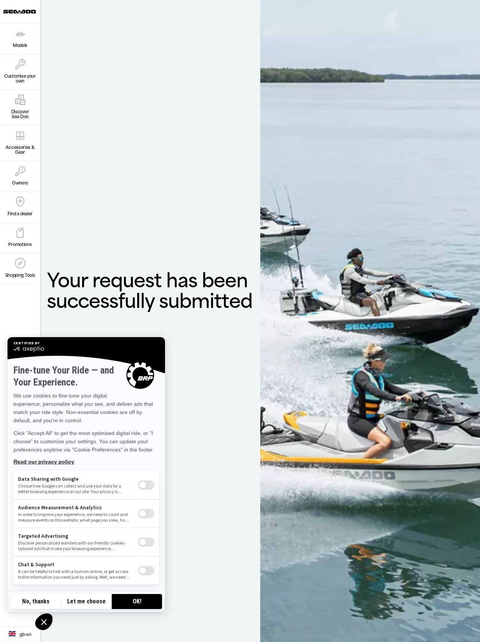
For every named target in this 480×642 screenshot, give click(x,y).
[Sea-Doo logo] (20, 11)
